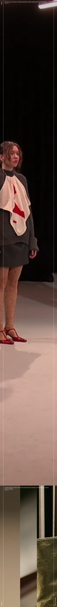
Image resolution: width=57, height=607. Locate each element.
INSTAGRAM (55, 601)
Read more (7, 3)
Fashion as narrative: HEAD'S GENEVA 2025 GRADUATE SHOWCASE (25, 2)
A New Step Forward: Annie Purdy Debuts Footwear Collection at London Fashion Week (27, 488)
